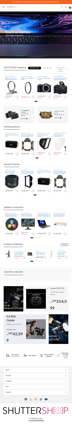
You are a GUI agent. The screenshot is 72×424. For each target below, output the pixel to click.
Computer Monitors (26, 213)
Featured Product (34, 68)
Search (62, 7)
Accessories (24, 133)
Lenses (14, 170)
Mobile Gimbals (61, 251)
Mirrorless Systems (42, 77)
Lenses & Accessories (26, 77)
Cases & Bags (8, 133)
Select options (16, 97)
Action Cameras (18, 251)
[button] (38, 101)
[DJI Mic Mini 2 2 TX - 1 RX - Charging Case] (30, 254)
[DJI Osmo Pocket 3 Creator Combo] (9, 254)
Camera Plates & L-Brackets (9, 77)
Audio (37, 251)
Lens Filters (24, 76)
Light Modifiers (25, 134)
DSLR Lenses (8, 170)
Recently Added (48, 68)
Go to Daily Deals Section (61, 69)
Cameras (39, 76)
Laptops (45, 213)
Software (13, 213)
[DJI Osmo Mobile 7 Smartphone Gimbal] (52, 254)
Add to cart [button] (33, 97)
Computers (7, 213)
